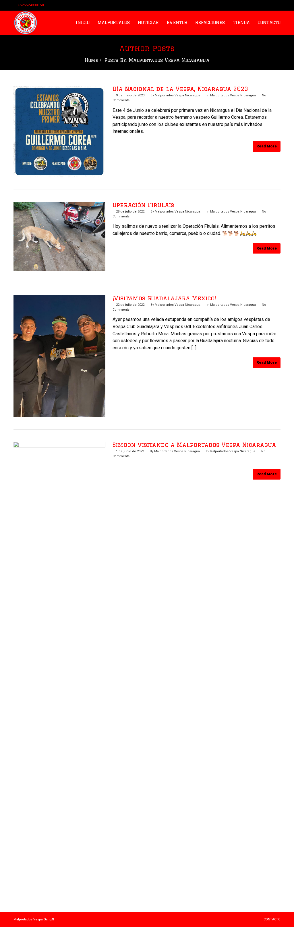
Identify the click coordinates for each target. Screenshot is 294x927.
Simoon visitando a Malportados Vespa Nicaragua (194, 444)
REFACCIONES (210, 22)
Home (91, 60)
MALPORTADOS (114, 22)
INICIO (83, 22)
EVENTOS (177, 22)
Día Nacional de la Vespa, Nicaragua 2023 (180, 88)
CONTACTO (269, 22)
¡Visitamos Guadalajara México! (164, 298)
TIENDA (241, 22)
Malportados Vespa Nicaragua (177, 95)
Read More (266, 146)
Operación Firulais (143, 205)
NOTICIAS (148, 22)
